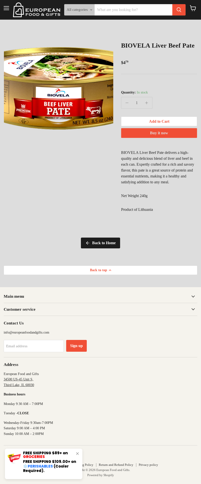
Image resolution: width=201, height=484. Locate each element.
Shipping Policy (82, 465)
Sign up (76, 346)
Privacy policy (148, 465)
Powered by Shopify (100, 475)
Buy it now (159, 133)
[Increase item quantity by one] (146, 103)
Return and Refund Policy (116, 465)
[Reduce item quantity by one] (127, 103)
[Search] (179, 9)
